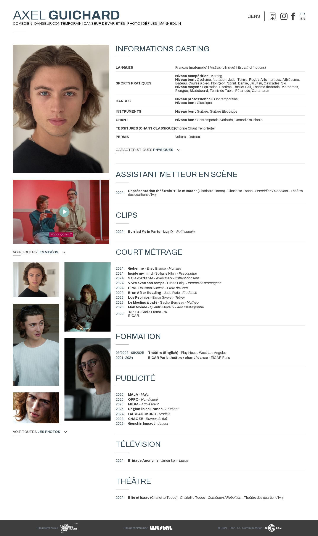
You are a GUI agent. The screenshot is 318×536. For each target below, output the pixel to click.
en (302, 18)
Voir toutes (35, 252)
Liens (253, 16)
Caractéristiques (144, 150)
